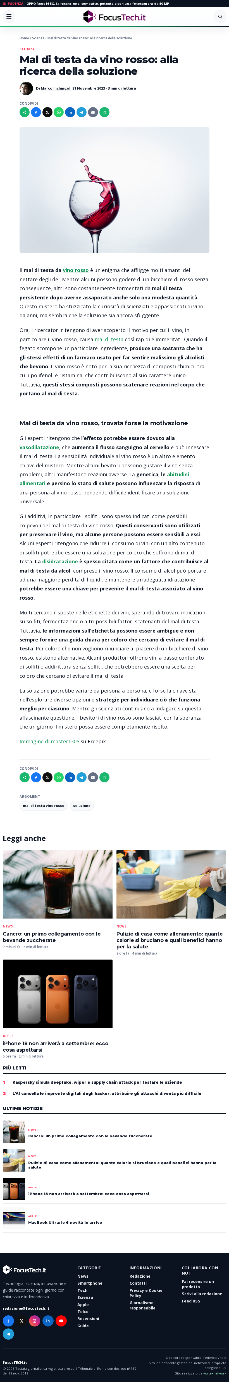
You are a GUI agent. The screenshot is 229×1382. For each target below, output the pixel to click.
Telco (83, 1311)
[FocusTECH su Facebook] (8, 1320)
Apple (8, 1036)
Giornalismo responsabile (143, 1305)
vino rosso (76, 270)
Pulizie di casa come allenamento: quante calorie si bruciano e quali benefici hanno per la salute (169, 940)
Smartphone (89, 1283)
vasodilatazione (39, 447)
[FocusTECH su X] (21, 1320)
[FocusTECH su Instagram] (34, 1320)
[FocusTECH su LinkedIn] (48, 1320)
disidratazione (60, 561)
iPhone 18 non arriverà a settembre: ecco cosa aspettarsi (88, 1193)
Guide (83, 1325)
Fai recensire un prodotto (198, 1284)
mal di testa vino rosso (43, 805)
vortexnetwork (214, 1373)
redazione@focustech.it (26, 1308)
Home (24, 38)
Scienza (38, 38)
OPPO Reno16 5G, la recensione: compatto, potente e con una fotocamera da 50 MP (98, 3)
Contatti (138, 1283)
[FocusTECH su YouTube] (61, 1320)
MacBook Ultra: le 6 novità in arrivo (65, 1222)
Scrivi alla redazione (202, 1293)
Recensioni (88, 1318)
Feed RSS (191, 1301)
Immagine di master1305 (49, 741)
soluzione (81, 805)
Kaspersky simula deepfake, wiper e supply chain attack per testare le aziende (97, 1082)
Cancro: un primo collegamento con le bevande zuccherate (52, 937)
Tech (82, 1290)
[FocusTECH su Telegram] (8, 1334)
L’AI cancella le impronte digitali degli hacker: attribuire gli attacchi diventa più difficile (107, 1093)
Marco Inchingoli (56, 88)
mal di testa (109, 339)
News (8, 926)
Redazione (140, 1276)
